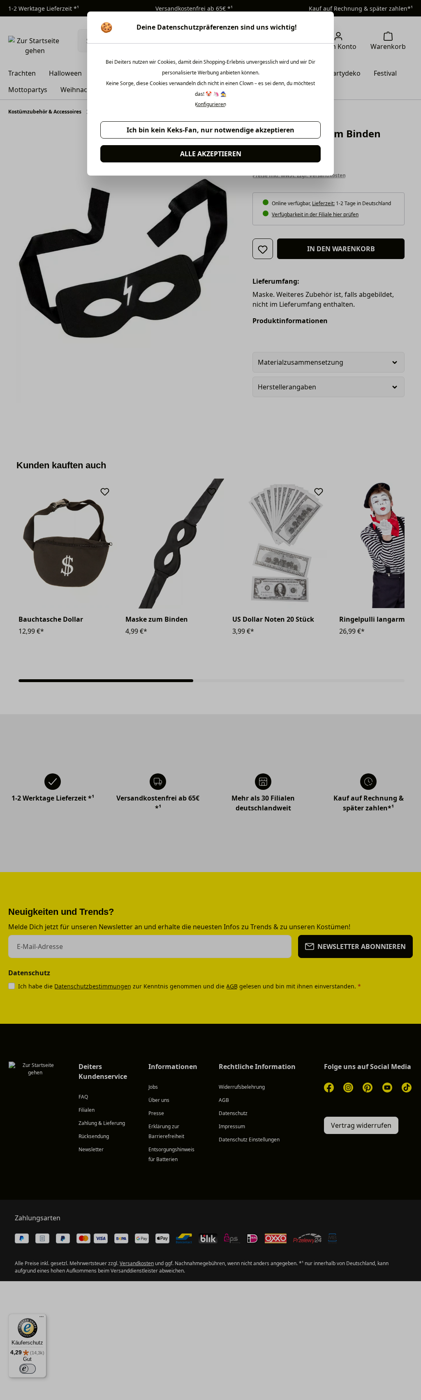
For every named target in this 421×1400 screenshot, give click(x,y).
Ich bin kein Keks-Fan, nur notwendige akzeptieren (210, 129)
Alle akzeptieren (210, 153)
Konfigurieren (210, 104)
